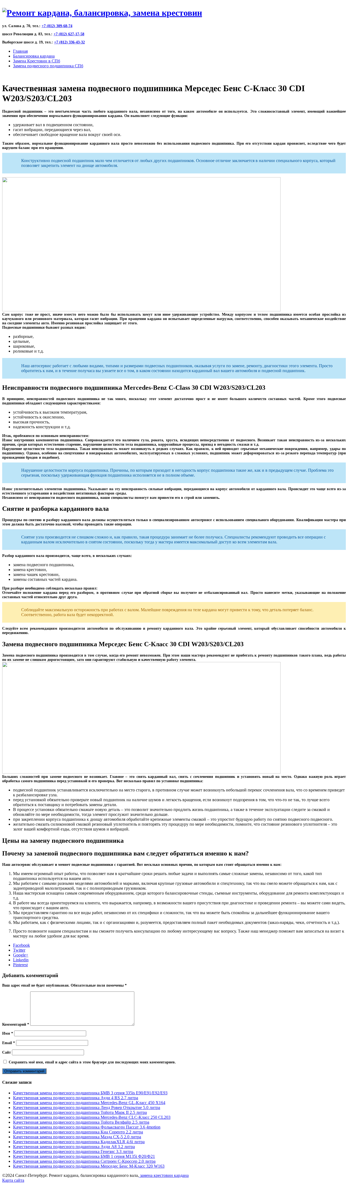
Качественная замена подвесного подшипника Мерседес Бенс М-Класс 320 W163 (88, 1166)
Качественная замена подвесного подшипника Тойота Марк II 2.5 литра (80, 1112)
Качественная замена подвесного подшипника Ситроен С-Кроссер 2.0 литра (84, 1161)
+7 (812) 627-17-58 (69, 34)
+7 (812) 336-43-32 (69, 42)
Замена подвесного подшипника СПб (48, 66)
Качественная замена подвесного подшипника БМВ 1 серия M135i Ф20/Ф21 (84, 1156)
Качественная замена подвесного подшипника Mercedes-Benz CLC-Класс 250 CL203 (91, 1117)
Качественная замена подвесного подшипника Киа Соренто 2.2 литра (78, 1132)
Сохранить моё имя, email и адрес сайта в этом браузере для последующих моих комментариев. (92, 1062)
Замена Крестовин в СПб (36, 61)
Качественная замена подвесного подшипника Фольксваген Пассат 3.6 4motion (86, 1127)
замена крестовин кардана (164, 1175)
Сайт (6, 1052)
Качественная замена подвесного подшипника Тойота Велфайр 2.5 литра (81, 1122)
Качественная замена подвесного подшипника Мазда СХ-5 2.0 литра (77, 1137)
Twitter (19, 950)
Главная (20, 51)
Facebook (21, 945)
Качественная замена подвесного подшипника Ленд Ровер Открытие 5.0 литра (86, 1107)
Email (8, 1043)
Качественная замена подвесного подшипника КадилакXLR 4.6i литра (79, 1141)
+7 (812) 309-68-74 (57, 26)
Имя (7, 1033)
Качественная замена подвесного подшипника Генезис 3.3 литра (73, 1151)
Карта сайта (13, 1180)
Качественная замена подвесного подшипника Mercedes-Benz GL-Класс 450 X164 (89, 1102)
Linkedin (21, 960)
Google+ (20, 955)
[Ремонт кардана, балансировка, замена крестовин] (102, 13)
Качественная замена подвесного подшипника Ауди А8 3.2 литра (74, 1146)
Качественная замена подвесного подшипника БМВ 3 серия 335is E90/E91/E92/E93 (90, 1093)
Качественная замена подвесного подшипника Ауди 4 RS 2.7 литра (75, 1097)
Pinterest (20, 964)
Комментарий (15, 1024)
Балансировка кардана (34, 56)
